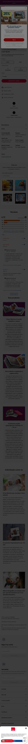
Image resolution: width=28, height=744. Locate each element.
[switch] (25, 741)
